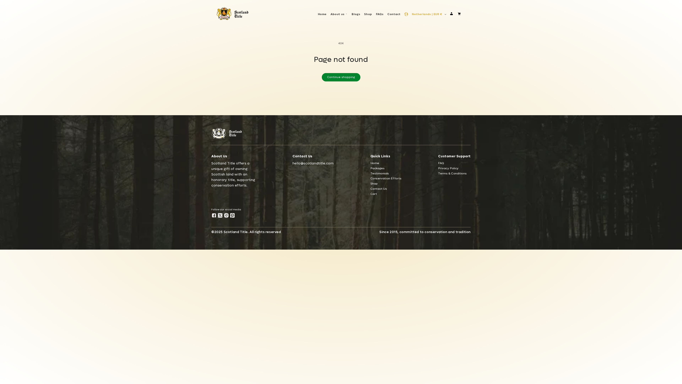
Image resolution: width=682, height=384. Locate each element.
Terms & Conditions (452, 173)
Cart (373, 194)
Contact (393, 14)
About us (338, 14)
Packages (377, 168)
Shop (368, 14)
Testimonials (379, 173)
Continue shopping (341, 77)
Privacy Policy (448, 168)
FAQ (441, 163)
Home (322, 14)
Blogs (356, 14)
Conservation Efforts (386, 178)
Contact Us (378, 189)
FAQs (379, 14)
